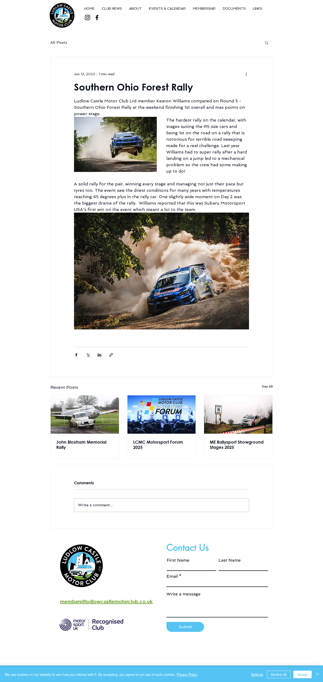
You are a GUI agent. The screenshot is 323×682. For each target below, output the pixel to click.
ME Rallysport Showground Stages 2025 (237, 444)
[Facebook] (96, 17)
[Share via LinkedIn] (99, 355)
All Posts (58, 42)
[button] (266, 42)
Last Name (229, 560)
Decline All (279, 674)
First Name (178, 560)
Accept (302, 674)
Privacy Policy (187, 674)
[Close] (317, 674)
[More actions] (246, 74)
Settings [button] (257, 674)
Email (172, 576)
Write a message (183, 594)
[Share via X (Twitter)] (88, 355)
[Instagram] (87, 17)
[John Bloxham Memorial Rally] (85, 414)
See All (267, 386)
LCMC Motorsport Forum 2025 (158, 444)
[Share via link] (111, 355)
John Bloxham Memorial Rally (81, 444)
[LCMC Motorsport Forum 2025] (161, 414)
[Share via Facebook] (76, 355)
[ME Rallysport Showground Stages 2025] (238, 414)
